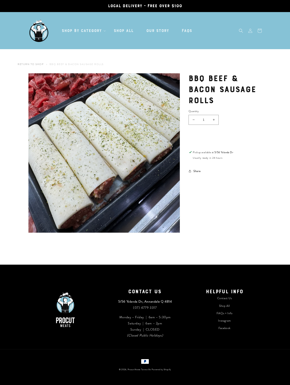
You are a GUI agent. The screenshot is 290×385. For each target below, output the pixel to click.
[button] (81, 31)
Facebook (224, 328)
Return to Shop (31, 64)
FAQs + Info (225, 313)
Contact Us (224, 298)
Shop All (224, 306)
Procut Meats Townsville (139, 369)
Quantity (194, 111)
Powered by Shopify (161, 369)
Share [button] (197, 171)
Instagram (224, 320)
